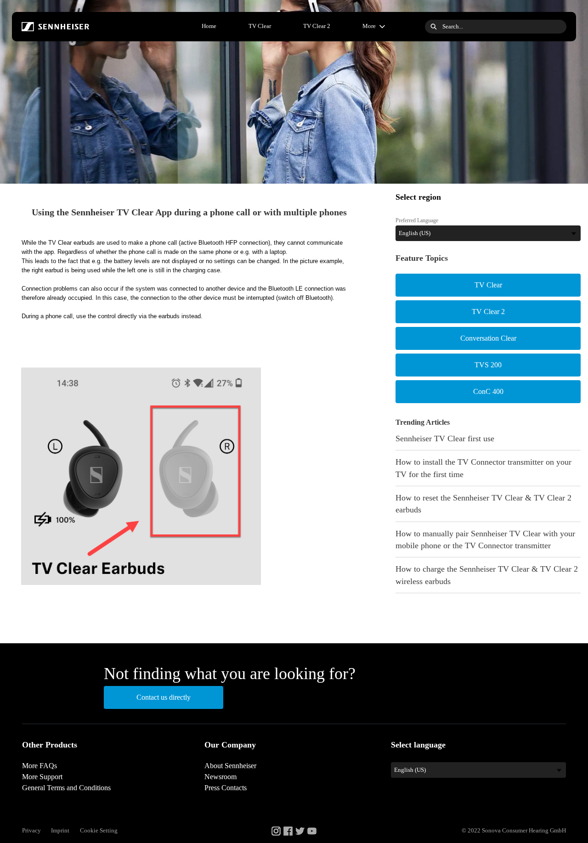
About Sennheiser (230, 766)
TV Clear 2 (316, 25)
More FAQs (39, 766)
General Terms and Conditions (66, 788)
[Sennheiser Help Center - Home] (55, 26)
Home (209, 25)
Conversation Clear (488, 338)
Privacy (31, 830)
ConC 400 (488, 391)
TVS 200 (488, 365)
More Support (42, 777)
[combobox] (504, 27)
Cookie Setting (99, 830)
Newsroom (220, 777)
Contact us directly (163, 697)
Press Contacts (225, 788)
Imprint (60, 830)
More (369, 25)
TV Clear (260, 25)
